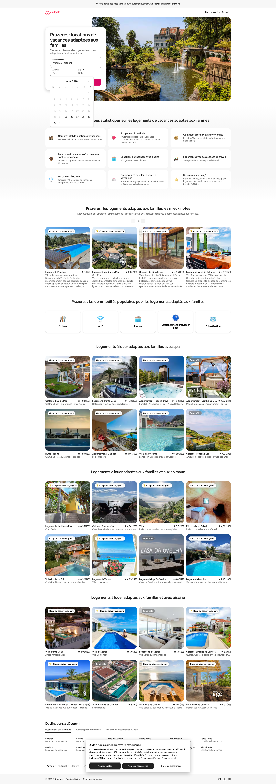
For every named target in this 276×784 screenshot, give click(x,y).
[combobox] (75, 63)
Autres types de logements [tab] (88, 729)
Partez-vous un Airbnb (217, 12)
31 (60, 122)
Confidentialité (73, 779)
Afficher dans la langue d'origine (165, 3)
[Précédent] (133, 221)
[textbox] (62, 73)
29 (89, 116)
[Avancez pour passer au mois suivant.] (88, 81)
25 (66, 116)
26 (72, 116)
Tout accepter (105, 766)
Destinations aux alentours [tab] (58, 729)
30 (55, 122)
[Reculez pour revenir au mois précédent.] (55, 81)
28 (83, 116)
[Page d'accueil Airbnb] (52, 12)
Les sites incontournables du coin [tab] (122, 729)
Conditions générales (92, 779)
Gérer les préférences (171, 766)
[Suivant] (143, 221)
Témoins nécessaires (138, 766)
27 (77, 116)
